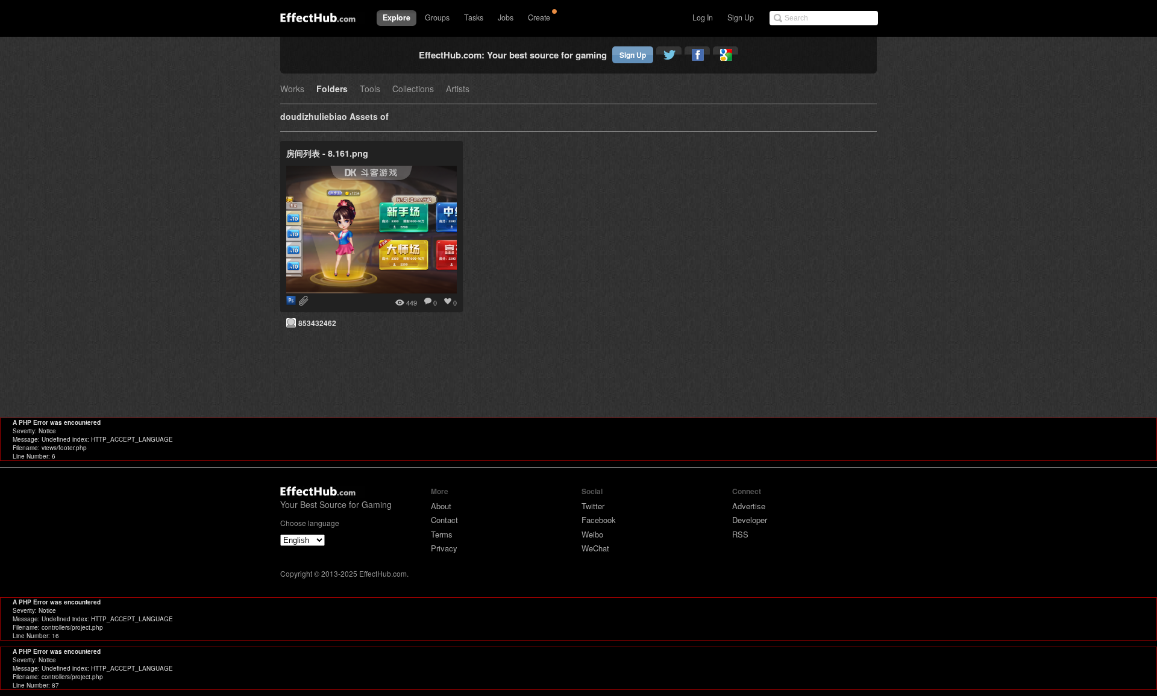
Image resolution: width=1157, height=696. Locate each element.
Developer (749, 519)
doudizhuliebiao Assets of (334, 117)
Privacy (444, 548)
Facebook (599, 519)
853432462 (317, 323)
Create (539, 17)
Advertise (748, 506)
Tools (370, 89)
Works (292, 89)
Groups (437, 17)
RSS (740, 534)
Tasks (473, 17)
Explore (396, 17)
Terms (442, 534)
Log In (702, 17)
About (441, 506)
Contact (444, 519)
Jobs (505, 17)
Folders (332, 89)
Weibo (592, 534)
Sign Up (740, 17)
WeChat (595, 548)
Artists (457, 89)
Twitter (593, 506)
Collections (413, 89)
